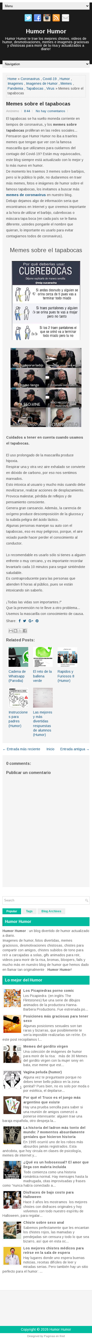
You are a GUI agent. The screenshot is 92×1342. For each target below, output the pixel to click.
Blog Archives (51, 911)
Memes (66, 83)
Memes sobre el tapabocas (38, 103)
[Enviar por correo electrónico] (10, 630)
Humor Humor (46, 31)
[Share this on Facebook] (19, 621)
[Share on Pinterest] (37, 621)
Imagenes (15, 83)
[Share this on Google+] (30, 621)
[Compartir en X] (20, 630)
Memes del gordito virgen (45, 1046)
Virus (50, 88)
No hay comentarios (50, 111)
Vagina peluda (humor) (42, 1072)
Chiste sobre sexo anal (43, 1222)
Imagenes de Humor (42, 83)
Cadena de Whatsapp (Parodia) (17, 676)
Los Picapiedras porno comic (48, 991)
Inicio (50, 749)
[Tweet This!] (24, 621)
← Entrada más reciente (21, 749)
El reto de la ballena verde (42, 676)
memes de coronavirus (26, 195)
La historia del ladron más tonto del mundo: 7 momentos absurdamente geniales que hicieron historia (54, 1132)
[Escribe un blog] (15, 630)
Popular (11, 911)
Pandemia (15, 88)
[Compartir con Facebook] (24, 630)
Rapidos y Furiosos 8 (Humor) (66, 676)
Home (12, 79)
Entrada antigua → (75, 749)
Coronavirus (30, 79)
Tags (29, 911)
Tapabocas (34, 88)
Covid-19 (50, 79)
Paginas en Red (54, 1336)
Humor (65, 79)
